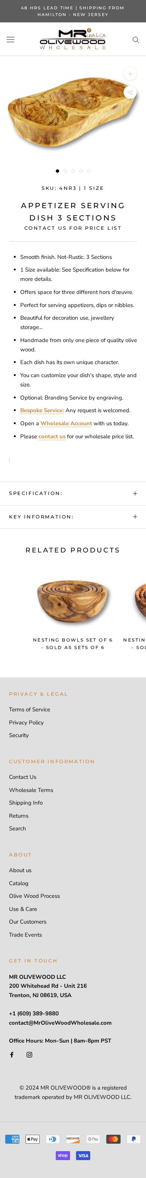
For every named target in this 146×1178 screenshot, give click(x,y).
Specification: (36, 493)
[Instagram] (29, 1054)
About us (20, 870)
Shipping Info (26, 802)
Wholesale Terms (31, 790)
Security (19, 735)
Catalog (18, 883)
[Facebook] (12, 1054)
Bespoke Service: (42, 410)
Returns (18, 816)
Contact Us (22, 777)
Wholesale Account (66, 423)
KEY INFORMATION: (41, 517)
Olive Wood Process (34, 896)
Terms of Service (29, 709)
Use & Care (23, 909)
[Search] (136, 39)
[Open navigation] (10, 39)
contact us (52, 436)
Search (17, 828)
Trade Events (25, 935)
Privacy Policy (26, 722)
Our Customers (27, 921)
